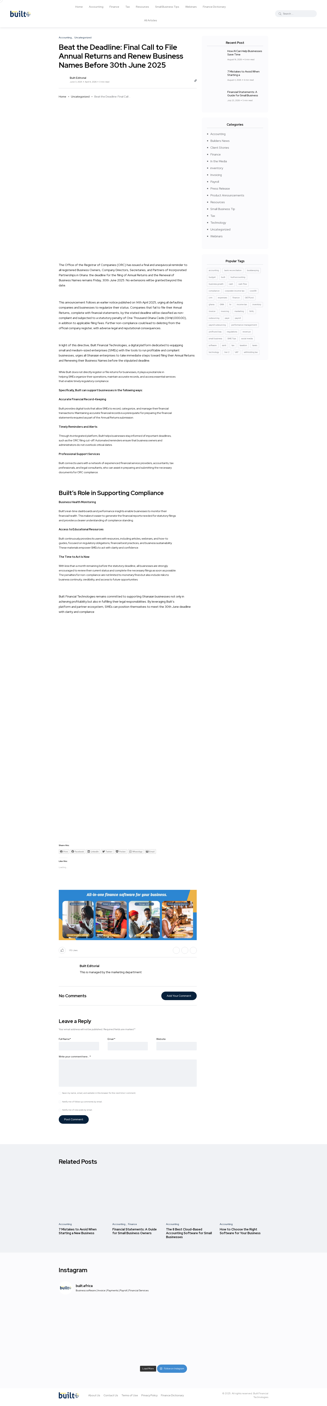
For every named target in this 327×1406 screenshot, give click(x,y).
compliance (214, 290)
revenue (247, 331)
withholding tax (251, 352)
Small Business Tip (222, 209)
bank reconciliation (233, 270)
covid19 (253, 290)
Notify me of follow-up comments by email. (82, 1101)
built (223, 277)
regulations (232, 331)
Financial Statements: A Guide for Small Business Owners (134, 1231)
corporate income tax (234, 290)
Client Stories (219, 147)
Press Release (220, 188)
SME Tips (232, 338)
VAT (236, 352)
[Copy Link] (195, 81)
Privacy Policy (149, 1395)
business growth (216, 284)
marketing (239, 311)
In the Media (218, 161)
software (213, 345)
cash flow (242, 284)
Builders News (220, 141)
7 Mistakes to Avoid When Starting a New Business (78, 1231)
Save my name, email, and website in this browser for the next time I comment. (99, 1093)
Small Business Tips (167, 7)
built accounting (238, 277)
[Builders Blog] (20, 13)
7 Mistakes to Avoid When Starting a (243, 73)
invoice (212, 311)
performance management (244, 325)
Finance (114, 7)
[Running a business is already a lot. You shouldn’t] (190, 1315)
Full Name (65, 1039)
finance (236, 297)
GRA (222, 304)
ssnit (224, 345)
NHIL (251, 311)
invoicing (225, 311)
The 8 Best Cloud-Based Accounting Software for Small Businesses (189, 1233)
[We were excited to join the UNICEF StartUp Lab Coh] (244, 1315)
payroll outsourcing (217, 325)
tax (233, 345)
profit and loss (215, 331)
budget (212, 277)
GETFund (249, 297)
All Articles (150, 20)
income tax (242, 304)
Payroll (214, 182)
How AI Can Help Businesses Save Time (244, 52)
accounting (214, 270)
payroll (238, 318)
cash (231, 284)
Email (111, 1039)
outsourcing (214, 318)
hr (230, 304)
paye (227, 318)
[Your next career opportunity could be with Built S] (244, 1347)
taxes (254, 345)
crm (210, 297)
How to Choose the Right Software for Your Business (240, 1231)
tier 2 (226, 352)
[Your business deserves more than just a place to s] (136, 1347)
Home (79, 7)
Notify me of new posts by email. (77, 1110)
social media (247, 338)
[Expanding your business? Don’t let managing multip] (83, 1347)
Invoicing (216, 175)
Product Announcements (227, 195)
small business (215, 338)
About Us (94, 1395)
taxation (243, 345)
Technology (218, 223)
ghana (211, 304)
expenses (222, 297)
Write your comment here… (75, 1056)
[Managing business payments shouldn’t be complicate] (83, 1315)
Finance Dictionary (214, 7)
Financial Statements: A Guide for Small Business (242, 93)
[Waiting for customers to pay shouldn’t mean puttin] (136, 1315)
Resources (142, 7)
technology (214, 352)
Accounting (96, 7)
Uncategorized (80, 96)
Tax (127, 7)
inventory (216, 168)
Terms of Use (129, 1395)
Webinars (191, 7)
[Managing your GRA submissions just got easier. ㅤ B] (190, 1347)
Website (161, 1039)
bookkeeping (253, 270)
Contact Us (111, 1395)
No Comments (72, 995)
